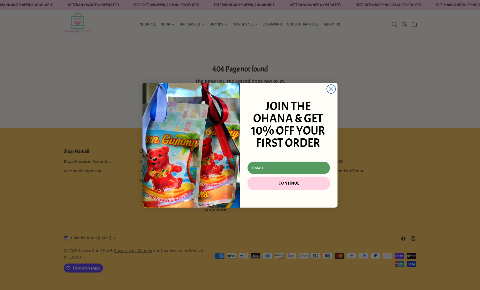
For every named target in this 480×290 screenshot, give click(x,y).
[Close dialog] (331, 89)
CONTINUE (288, 183)
